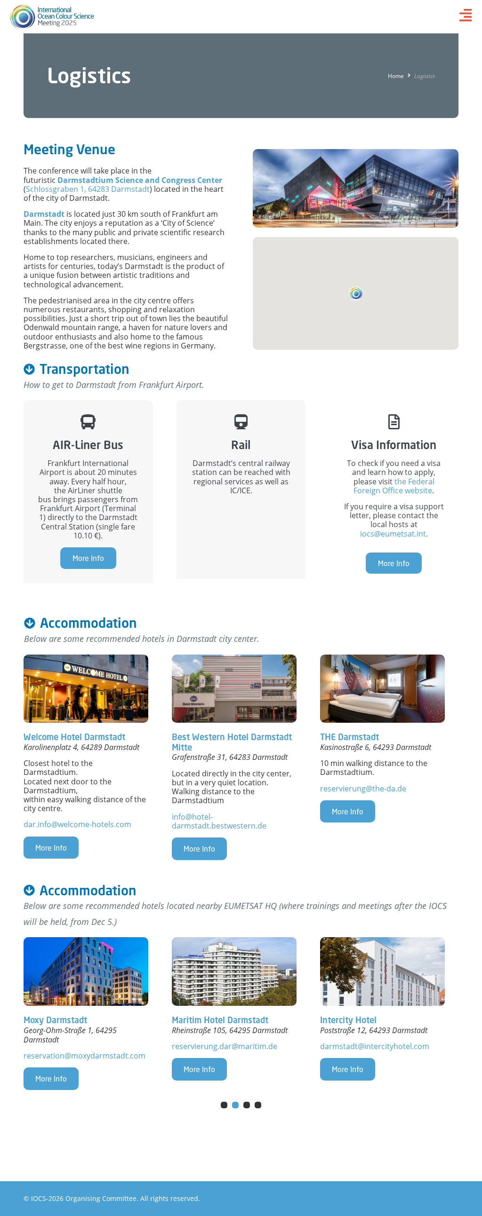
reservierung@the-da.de (363, 788)
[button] (356, 293)
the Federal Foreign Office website (393, 486)
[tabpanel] (93, 1013)
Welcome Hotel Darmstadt (74, 737)
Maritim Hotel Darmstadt (220, 1020)
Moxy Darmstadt (55, 1020)
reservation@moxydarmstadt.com (84, 1055)
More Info (88, 557)
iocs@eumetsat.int (393, 534)
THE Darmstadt (349, 737)
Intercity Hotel (348, 1020)
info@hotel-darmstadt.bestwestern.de (219, 821)
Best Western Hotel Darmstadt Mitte (232, 742)
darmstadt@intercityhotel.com (374, 1046)
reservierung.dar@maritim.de (224, 1046)
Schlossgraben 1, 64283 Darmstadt (88, 189)
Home (396, 76)
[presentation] (224, 1105)
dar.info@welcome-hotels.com (77, 824)
